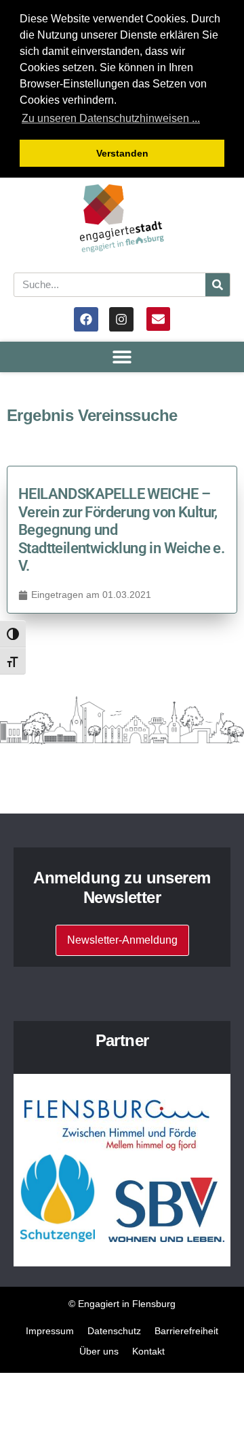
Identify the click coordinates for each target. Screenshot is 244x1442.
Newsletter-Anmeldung (122, 940)
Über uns (99, 1351)
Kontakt (148, 1351)
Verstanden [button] (122, 153)
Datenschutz (114, 1330)
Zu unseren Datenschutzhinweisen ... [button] (111, 118)
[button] (122, 357)
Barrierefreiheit (186, 1330)
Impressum (50, 1330)
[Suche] (217, 284)
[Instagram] (121, 319)
